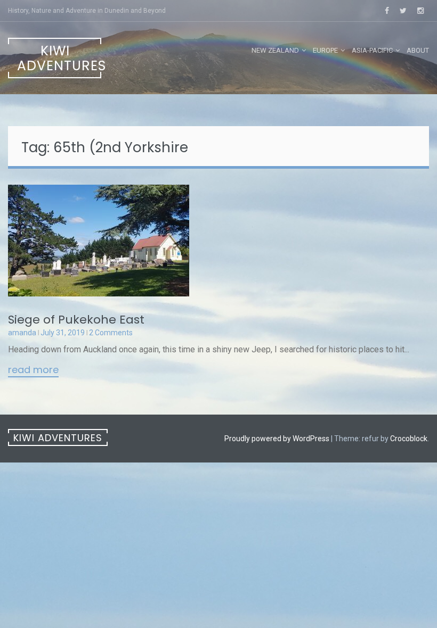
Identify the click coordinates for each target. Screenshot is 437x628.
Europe (325, 50)
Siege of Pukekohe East (76, 319)
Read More (33, 370)
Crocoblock (408, 438)
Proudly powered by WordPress (276, 438)
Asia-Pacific (372, 50)
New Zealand (275, 50)
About (418, 50)
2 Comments (111, 332)
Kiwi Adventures (59, 58)
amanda (22, 332)
